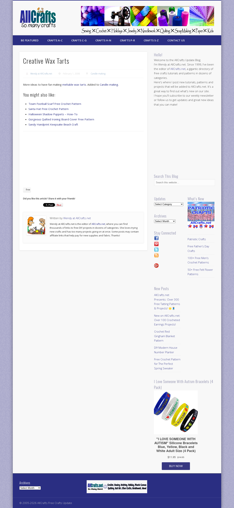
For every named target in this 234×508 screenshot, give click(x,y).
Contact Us (176, 40)
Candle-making (98, 73)
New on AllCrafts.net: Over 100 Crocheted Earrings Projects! (167, 320)
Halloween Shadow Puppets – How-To (53, 114)
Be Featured (30, 40)
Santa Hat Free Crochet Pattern (49, 109)
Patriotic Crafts (197, 239)
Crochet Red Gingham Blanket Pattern (164, 336)
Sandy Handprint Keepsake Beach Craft (53, 124)
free (28, 189)
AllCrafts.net (98, 224)
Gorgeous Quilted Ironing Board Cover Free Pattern (61, 119)
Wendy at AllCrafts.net (41, 73)
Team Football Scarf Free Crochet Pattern (55, 104)
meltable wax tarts (74, 84)
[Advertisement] (83, 160)
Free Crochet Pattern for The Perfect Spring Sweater (167, 363)
